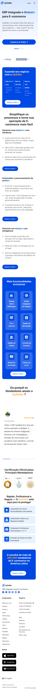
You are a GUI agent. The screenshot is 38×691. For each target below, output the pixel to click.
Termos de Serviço (8, 685)
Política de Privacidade (9, 687)
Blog (20, 617)
